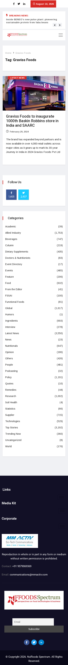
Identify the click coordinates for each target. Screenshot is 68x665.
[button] (55, 25)
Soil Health (11, 402)
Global (8, 308)
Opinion (9, 352)
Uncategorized (13, 440)
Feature (9, 276)
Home (8, 53)
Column (9, 245)
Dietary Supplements (16, 251)
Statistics (10, 408)
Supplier (9, 415)
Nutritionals (11, 345)
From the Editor (13, 289)
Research (10, 396)
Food (8, 283)
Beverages (11, 239)
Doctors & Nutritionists (17, 258)
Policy (8, 377)
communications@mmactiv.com (28, 574)
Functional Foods (14, 301)
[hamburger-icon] (61, 497)
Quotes (9, 383)
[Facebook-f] (26, 642)
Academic (10, 226)
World (8, 446)
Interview (10, 327)
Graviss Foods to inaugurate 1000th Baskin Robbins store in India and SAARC (32, 121)
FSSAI (8, 295)
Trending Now (13, 433)
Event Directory (13, 264)
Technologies (12, 421)
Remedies (10, 389)
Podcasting (11, 371)
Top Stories (11, 427)
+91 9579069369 (21, 566)
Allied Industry (13, 232)
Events (9, 270)
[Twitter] (34, 642)
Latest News (17, 77)
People (9, 364)
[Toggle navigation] (60, 35)
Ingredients (11, 320)
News (8, 339)
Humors (9, 314)
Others (9, 358)
